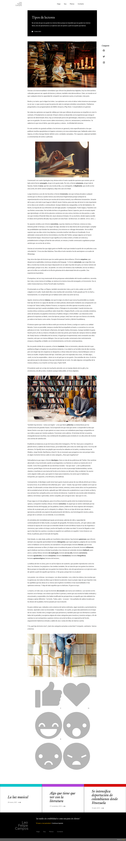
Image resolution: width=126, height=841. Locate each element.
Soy (65, 4)
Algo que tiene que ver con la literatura (62, 797)
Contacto (81, 4)
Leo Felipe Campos (18, 3)
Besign (123, 839)
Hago (59, 4)
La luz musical (18, 797)
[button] (104, 50)
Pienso (72, 4)
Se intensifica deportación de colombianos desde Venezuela (105, 797)
